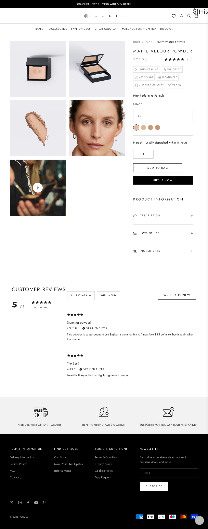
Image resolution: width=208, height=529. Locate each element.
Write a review (177, 295)
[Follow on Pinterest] (44, 503)
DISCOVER (166, 29)
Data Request (102, 477)
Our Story (60, 457)
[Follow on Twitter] (12, 503)
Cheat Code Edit (106, 29)
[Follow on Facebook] (28, 503)
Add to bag (157, 168)
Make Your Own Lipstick (68, 464)
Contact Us (16, 477)
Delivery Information (22, 457)
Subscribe (154, 486)
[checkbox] (108, 295)
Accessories (58, 29)
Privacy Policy (103, 464)
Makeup (40, 29)
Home (137, 42)
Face (149, 42)
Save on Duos (81, 29)
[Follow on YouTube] (36, 503)
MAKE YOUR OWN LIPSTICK (139, 29)
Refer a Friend (62, 471)
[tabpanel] (131, 347)
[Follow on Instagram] (20, 503)
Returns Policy (18, 464)
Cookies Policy (104, 471)
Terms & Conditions (107, 457)
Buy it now (163, 180)
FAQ (12, 471)
